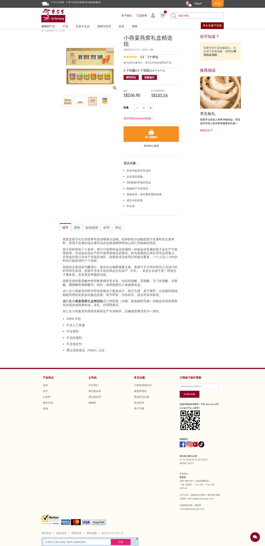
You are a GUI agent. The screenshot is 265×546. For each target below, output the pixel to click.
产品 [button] (65, 26)
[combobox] (197, 15)
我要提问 (149, 77)
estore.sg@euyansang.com (200, 498)
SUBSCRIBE (190, 394)
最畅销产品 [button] (48, 26)
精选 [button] (134, 26)
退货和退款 (140, 391)
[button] (153, 16)
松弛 (45, 408)
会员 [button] (121, 26)
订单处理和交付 (143, 385)
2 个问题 (129, 70)
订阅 (120, 542)
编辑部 (92, 402)
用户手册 (139, 408)
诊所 (45, 385)
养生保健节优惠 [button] (212, 25)
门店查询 (141, 15)
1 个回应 (144, 70)
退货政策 (77, 533)
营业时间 (139, 402)
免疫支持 (48, 402)
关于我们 (126, 15)
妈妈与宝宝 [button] (104, 26)
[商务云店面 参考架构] (53, 15)
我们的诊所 (94, 396)
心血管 (46, 396)
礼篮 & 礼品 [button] (83, 26)
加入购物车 (151, 137)
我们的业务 (94, 391)
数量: (126, 107)
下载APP (197, 3)
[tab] (65, 227)
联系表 (183, 477)
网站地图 (92, 533)
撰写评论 (131, 77)
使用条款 (46, 533)
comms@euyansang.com (192, 509)
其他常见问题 (141, 396)
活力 (45, 391)
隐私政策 (61, 533)
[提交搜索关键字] (174, 15)
